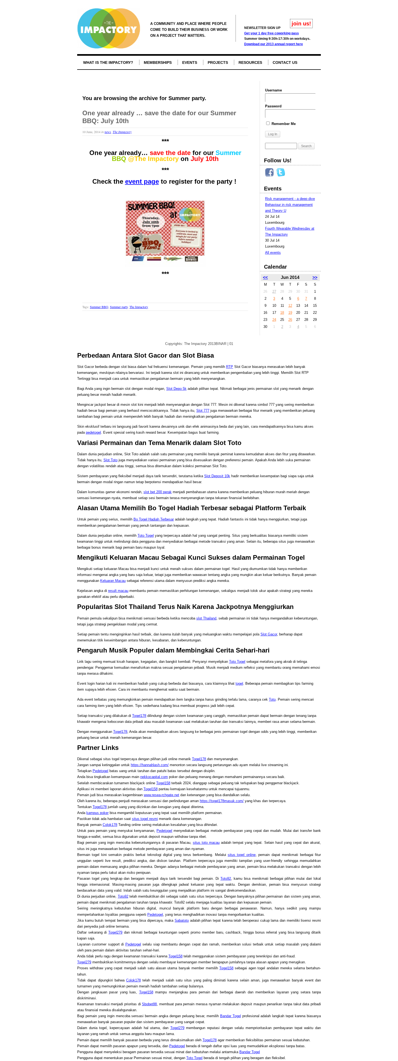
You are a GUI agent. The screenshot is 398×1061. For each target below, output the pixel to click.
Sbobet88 (149, 1004)
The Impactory (122, 132)
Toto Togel (146, 535)
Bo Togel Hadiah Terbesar (153, 519)
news (108, 132)
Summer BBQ (99, 307)
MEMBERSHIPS (158, 62)
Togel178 (139, 716)
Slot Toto (110, 460)
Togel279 (115, 932)
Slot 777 (202, 410)
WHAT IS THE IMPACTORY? (108, 62)
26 (290, 320)
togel (239, 683)
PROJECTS (218, 62)
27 (274, 291)
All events (273, 253)
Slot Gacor (268, 634)
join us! (301, 24)
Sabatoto (182, 920)
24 (274, 320)
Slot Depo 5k (176, 389)
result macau (118, 591)
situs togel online (242, 855)
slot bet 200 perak (157, 492)
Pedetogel (100, 771)
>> (314, 277)
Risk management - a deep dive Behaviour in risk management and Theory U (290, 205)
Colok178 (110, 825)
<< (265, 277)
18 (282, 313)
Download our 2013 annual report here (273, 44)
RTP (229, 367)
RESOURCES (250, 62)
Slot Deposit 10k (217, 476)
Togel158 (163, 783)
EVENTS (189, 62)
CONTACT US (285, 62)
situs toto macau (206, 843)
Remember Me (283, 124)
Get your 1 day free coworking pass (271, 33)
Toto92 (225, 879)
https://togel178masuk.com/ (222, 801)
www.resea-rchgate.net (161, 795)
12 (290, 306)
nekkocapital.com (154, 777)
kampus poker (97, 813)
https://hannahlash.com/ (150, 765)
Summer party (119, 307)
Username (273, 90)
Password (273, 106)
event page (142, 181)
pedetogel (93, 432)
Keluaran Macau (113, 581)
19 (290, 313)
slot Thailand (206, 618)
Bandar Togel (230, 1016)
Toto (272, 699)
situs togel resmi (145, 819)
